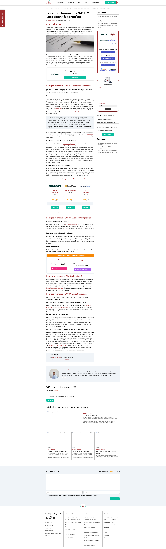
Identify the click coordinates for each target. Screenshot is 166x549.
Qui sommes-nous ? (50, 528)
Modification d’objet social (90, 524)
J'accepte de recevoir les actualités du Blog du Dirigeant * (61, 396)
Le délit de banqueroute (90, 415)
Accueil (47, 8)
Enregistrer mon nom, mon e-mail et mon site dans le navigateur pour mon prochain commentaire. (73, 495)
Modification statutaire (89, 517)
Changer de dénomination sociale (92, 522)
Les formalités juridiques (72, 8)
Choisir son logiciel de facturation (92, 535)
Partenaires (71, 2)
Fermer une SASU (93, 8)
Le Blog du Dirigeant (48, 2)
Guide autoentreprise (109, 522)
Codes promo (110, 2)
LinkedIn (63, 377)
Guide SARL (106, 532)
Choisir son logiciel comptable (91, 532)
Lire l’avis (55, 204)
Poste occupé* (102, 103)
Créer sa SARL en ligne (70, 529)
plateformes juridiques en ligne (54, 288)
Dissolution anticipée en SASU (104, 130)
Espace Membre (95, 2)
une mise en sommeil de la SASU (58, 345)
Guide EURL (106, 527)
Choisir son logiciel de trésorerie (91, 540)
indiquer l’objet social (69, 144)
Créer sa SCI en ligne (69, 537)
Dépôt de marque (88, 530)
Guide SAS (106, 535)
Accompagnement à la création (111, 517)
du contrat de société (71, 224)
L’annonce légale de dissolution (57, 451)
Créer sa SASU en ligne (70, 534)
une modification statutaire (75, 111)
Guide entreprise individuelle (110, 524)
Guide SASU (106, 530)
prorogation (58, 108)
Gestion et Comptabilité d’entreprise (58, 8)
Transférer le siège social (90, 519)
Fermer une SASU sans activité (104, 125)
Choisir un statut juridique (110, 519)
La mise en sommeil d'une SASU (105, 119)
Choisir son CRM (88, 537)
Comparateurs (60, 2)
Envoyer (50, 400)
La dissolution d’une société (83, 8)
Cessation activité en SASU (80, 451)
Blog (79, 2)
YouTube (54, 517)
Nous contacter (49, 525)
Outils (85, 2)
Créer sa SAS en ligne (70, 532)
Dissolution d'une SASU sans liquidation (107, 127)
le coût (67, 359)
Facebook (50, 517)
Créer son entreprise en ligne (71, 517)
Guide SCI (106, 537)
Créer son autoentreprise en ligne (72, 519)
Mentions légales (49, 530)
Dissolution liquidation (89, 527)
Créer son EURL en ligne (70, 526)
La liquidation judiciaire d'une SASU (106, 122)
